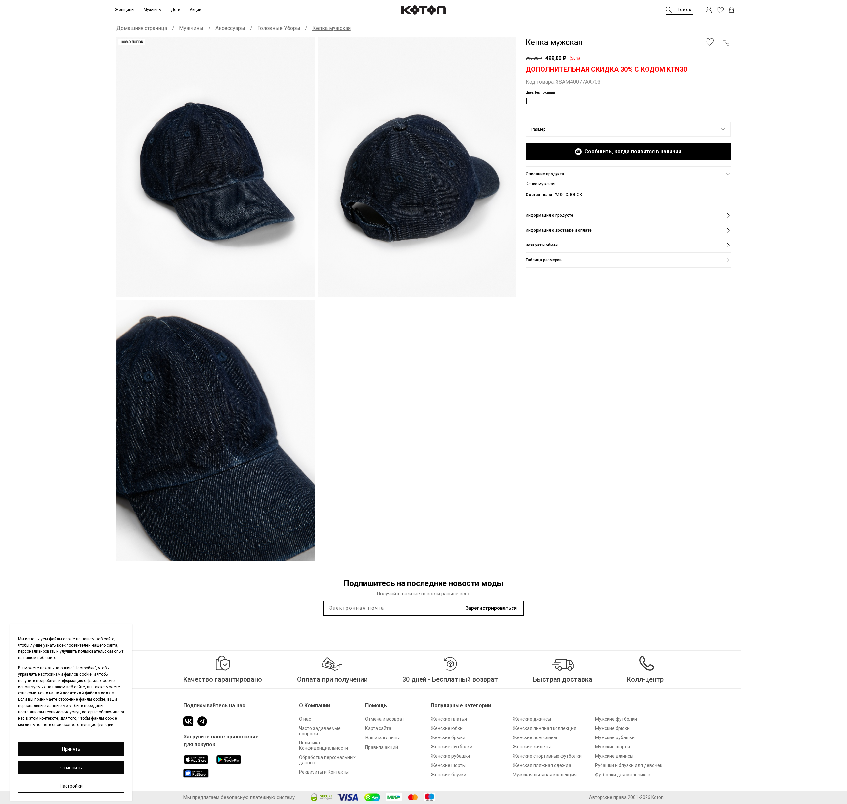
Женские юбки (447, 728)
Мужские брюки (612, 728)
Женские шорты (448, 765)
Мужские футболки (616, 719)
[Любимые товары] (720, 10)
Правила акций (381, 747)
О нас (305, 719)
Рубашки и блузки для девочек (628, 765)
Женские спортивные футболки (547, 756)
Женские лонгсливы (535, 737)
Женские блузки (448, 774)
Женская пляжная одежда (542, 765)
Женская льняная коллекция (544, 728)
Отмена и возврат (384, 719)
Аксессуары (230, 28)
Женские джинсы (532, 719)
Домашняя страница (141, 28)
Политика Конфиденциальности (323, 745)
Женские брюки (448, 737)
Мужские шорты (612, 746)
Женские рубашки (450, 756)
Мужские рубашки (615, 737)
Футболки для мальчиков (622, 774)
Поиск (684, 9)
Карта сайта (378, 728)
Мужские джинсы (614, 756)
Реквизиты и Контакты (324, 772)
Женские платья (449, 719)
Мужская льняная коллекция (545, 774)
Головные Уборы (278, 28)
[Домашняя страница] (423, 10)
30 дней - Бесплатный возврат (450, 679)
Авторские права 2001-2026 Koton (626, 797)
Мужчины (191, 28)
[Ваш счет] (709, 10)
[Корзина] (731, 10)
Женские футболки (451, 746)
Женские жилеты (532, 746)
